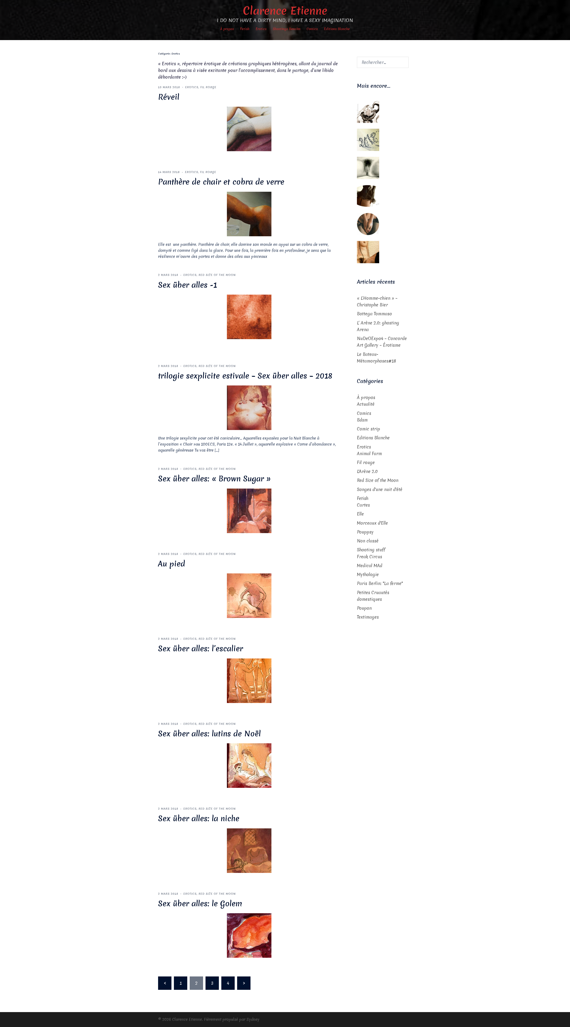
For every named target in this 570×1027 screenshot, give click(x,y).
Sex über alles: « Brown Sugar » (214, 479)
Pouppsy (365, 532)
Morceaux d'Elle (372, 523)
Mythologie (368, 574)
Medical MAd (369, 566)
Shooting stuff (371, 550)
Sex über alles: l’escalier (200, 649)
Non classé (368, 541)
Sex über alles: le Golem (200, 904)
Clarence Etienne (285, 10)
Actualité (366, 404)
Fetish (244, 29)
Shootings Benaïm (286, 29)
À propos (227, 29)
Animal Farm (369, 453)
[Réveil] (249, 129)
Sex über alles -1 (187, 285)
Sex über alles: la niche (198, 818)
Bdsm (362, 420)
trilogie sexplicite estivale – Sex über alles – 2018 (245, 376)
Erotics (261, 29)
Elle (360, 514)
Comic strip (368, 429)
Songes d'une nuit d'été (379, 489)
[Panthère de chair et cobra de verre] (249, 213)
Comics (312, 29)
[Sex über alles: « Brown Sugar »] (249, 510)
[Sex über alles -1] (249, 316)
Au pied (171, 564)
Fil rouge (208, 87)
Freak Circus (369, 557)
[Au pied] (249, 595)
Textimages (368, 617)
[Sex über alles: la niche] (249, 850)
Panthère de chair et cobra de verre (221, 182)
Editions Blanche (337, 29)
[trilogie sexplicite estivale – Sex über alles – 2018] (249, 407)
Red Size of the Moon (217, 275)
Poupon (364, 608)
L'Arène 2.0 (367, 471)
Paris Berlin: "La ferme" (380, 583)
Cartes (363, 505)
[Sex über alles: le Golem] (249, 935)
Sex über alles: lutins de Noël (209, 734)
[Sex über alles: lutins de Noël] (249, 765)
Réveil (168, 97)
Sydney (252, 1019)
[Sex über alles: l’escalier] (249, 680)
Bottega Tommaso (374, 314)
